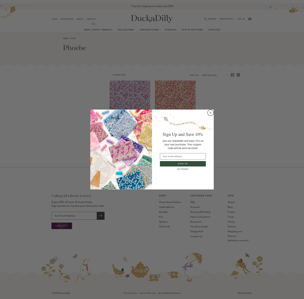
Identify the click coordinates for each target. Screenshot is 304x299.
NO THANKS (182, 169)
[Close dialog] (210, 112)
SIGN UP (183, 164)
